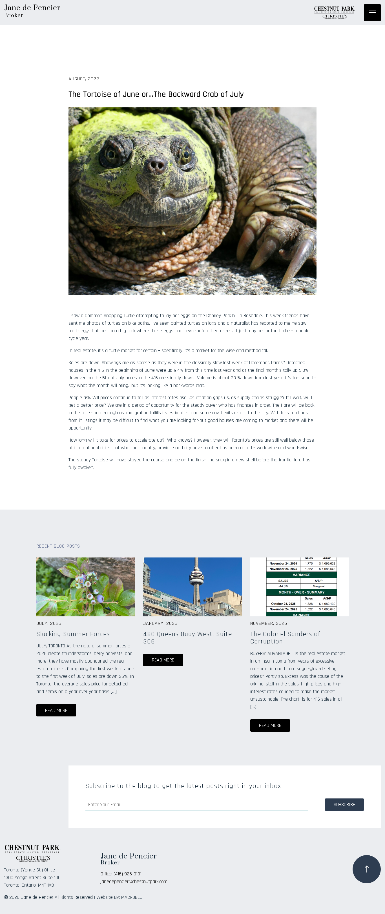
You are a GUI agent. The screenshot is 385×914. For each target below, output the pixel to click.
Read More (56, 710)
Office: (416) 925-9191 (121, 874)
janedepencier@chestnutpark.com (134, 881)
